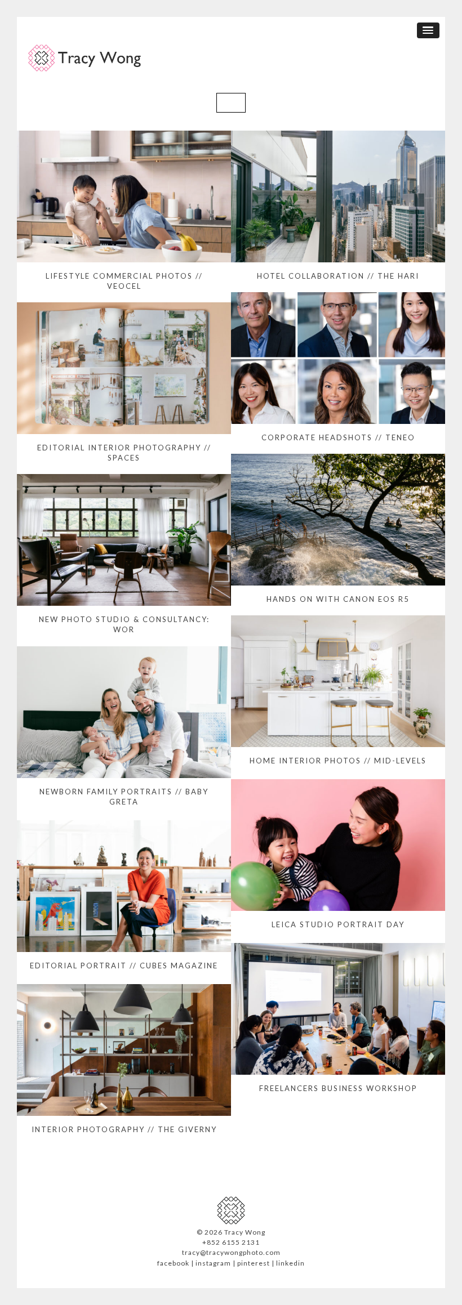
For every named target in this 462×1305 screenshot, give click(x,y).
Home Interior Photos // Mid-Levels (338, 760)
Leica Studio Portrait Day (338, 924)
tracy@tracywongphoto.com (231, 1252)
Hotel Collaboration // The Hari (338, 275)
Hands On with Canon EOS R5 (338, 599)
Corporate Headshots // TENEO (338, 437)
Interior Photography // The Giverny (124, 1129)
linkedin (290, 1263)
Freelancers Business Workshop (338, 1088)
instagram (213, 1263)
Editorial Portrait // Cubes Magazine (124, 965)
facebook (173, 1263)
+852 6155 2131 (231, 1242)
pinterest (253, 1263)
